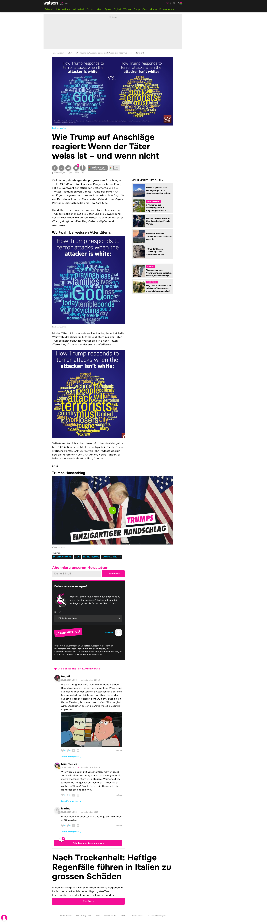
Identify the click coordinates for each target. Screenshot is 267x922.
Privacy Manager (157, 915)
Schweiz (49, 9)
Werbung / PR (83, 915)
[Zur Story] (112, 879)
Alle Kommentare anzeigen (88, 843)
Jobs (97, 915)
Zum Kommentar (70, 756)
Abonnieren (113, 573)
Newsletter (66, 915)
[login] (4, 918)
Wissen (127, 9)
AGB (123, 915)
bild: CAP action (59, 128)
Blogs (137, 9)
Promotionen (166, 9)
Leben (99, 9)
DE (167, 3)
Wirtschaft (79, 9)
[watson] (51, 3)
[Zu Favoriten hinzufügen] (83, 168)
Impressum (110, 915)
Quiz (144, 9)
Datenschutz (137, 915)
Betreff (57, 612)
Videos (153, 9)
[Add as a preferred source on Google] (98, 168)
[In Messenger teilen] (61, 168)
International (63, 9)
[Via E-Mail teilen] (68, 168)
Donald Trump (111, 556)
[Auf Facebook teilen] (55, 168)
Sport (90, 9)
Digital (117, 9)
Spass (108, 9)
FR (174, 3)
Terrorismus (91, 556)
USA (70, 53)
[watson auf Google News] (114, 168)
